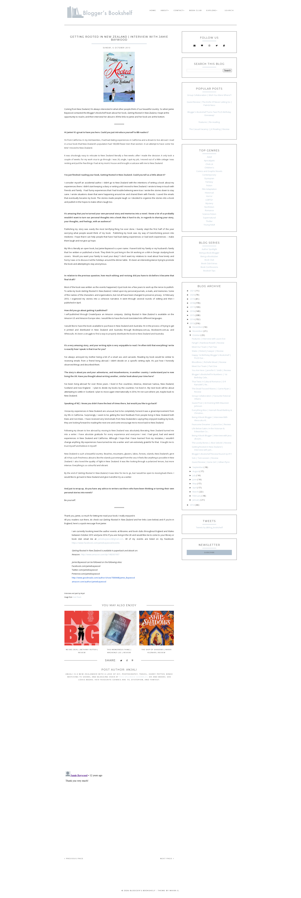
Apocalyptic (209, 160)
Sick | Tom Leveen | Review (205, 458)
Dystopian (209, 178)
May (195, 483)
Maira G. (175, 891)
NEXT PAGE (166, 859)
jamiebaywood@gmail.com (110, 538)
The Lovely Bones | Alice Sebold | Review (211, 442)
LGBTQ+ (209, 199)
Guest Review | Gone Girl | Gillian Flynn (211, 462)
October (196, 335)
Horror (209, 196)
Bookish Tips (209, 270)
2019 (192, 298)
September (198, 467)
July (194, 475)
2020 (192, 294)
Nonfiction (209, 207)
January (196, 499)
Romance (209, 210)
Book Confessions (209, 267)
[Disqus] (119, 728)
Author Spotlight (209, 249)
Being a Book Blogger (209, 252)
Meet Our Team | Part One (204, 366)
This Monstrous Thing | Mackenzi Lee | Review (119, 651)
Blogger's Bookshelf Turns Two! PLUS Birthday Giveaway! (209, 114)
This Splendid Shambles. (133, 677)
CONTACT (178, 10)
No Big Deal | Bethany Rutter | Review (82, 651)
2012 (192, 504)
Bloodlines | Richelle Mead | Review (209, 362)
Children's (209, 167)
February (197, 495)
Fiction (209, 185)
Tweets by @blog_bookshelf (209, 527)
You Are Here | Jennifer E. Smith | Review (211, 370)
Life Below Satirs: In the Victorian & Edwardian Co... (208, 430)
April (195, 487)
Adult (209, 156)
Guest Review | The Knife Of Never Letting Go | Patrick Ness (209, 104)
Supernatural (209, 217)
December (198, 327)
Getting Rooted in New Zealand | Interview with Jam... (207, 448)
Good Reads (76, 597)
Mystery (209, 203)
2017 (192, 307)
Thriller (209, 221)
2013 (192, 323)
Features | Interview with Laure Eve (208, 338)
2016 (192, 311)
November (198, 331)
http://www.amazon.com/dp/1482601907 (100, 554)
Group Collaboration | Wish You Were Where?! (209, 95)
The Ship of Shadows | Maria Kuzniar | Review (157, 651)
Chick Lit (209, 164)
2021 (192, 290)
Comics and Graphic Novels (209, 171)
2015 (192, 315)
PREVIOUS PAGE (74, 859)
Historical (209, 192)
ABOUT (164, 10)
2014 (192, 319)
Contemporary (209, 174)
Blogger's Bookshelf (143, 891)
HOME (153, 10)
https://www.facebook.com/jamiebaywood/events (96, 542)
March (196, 491)
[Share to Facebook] (127, 661)
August (196, 471)
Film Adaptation (209, 189)
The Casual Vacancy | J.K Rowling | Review (209, 129)
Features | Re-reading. (209, 122)
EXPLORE (211, 10)
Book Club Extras (209, 263)
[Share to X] (121, 661)
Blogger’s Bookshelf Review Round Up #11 (212, 453)
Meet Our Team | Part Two (204, 346)
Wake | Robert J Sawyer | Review (207, 351)
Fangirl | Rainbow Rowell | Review (208, 342)
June (195, 479)
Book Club (209, 259)
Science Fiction (209, 214)
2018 (192, 303)
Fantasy (209, 181)
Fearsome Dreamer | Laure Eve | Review (211, 424)
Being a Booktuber (209, 256)
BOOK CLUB (195, 10)
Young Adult (209, 224)
